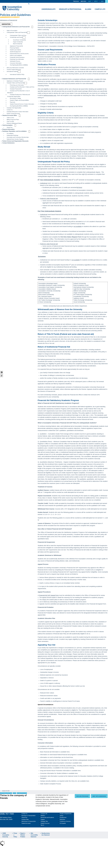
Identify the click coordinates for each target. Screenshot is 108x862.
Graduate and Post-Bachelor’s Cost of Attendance (18, 91)
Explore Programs (82, 796)
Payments (12, 102)
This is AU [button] (76, 1)
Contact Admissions (8, 143)
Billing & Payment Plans (13, 119)
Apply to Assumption (12, 30)
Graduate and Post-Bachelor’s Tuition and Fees (22, 87)
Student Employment (15, 51)
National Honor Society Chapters (15, 139)
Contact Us (10, 109)
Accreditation (10, 133)
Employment (63, 817)
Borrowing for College (15, 98)
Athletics (43, 815)
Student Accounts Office (9, 115)
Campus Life (44, 813)
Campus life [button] (100, 9)
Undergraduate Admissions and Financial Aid (16, 26)
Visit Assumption (7, 125)
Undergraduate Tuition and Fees (18, 35)
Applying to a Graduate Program (15, 81)
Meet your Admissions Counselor (15, 67)
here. (71, 757)
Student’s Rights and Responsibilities (19, 100)
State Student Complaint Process (50, 784)
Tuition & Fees (10, 117)
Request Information (8, 129)
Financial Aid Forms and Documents (19, 53)
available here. (77, 763)
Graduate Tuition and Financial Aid (15, 83)
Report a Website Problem (22, 835)
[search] (28, 4)
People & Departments (65, 813)
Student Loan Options (15, 49)
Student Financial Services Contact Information (22, 104)
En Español (63, 823)
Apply (96, 1)
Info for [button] (83, 1)
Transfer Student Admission (14, 69)
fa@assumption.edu (50, 95)
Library (61, 815)
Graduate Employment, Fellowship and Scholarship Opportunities (18, 95)
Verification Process (15, 61)
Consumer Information (15, 63)
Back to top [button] (5, 790)
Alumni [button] (88, 9)
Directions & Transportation (28, 815)
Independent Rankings (12, 135)
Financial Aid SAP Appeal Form (49, 595)
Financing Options (14, 48)
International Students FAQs (17, 74)
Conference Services (65, 821)
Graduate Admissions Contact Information (17, 111)
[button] (106, 1)
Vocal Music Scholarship (19, 40)
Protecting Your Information (17, 59)
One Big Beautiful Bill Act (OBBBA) (19, 65)
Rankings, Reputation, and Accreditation (14, 131)
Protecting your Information (17, 85)
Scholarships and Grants (16, 37)
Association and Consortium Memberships (18, 137)
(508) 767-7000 (7, 814)
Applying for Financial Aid (16, 46)
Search (3, 856)
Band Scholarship (17, 43)
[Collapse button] (32, 27)
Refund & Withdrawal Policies (14, 123)
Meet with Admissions (99, 796)
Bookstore (62, 819)
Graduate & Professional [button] (70, 9)
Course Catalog (69, 768)
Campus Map (25, 819)
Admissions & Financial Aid (8, 20)
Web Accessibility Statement (34, 835)
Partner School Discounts (13, 113)
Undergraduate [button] (49, 9)
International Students (12, 71)
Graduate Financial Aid (16, 89)
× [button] (1, 848)
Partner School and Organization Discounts (15, 141)
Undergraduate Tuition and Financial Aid (17, 32)
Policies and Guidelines (16, 55)
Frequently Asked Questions (17, 57)
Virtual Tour (9, 127)
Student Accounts (26, 823)
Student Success (45, 823)
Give (102, 1)
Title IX (42, 825)
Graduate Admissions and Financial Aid (14, 78)
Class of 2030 (10, 121)
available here (65, 752)
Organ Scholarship (18, 41)
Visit (89, 1)
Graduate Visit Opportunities (14, 107)
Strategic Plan (44, 821)
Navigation (6, 24)
